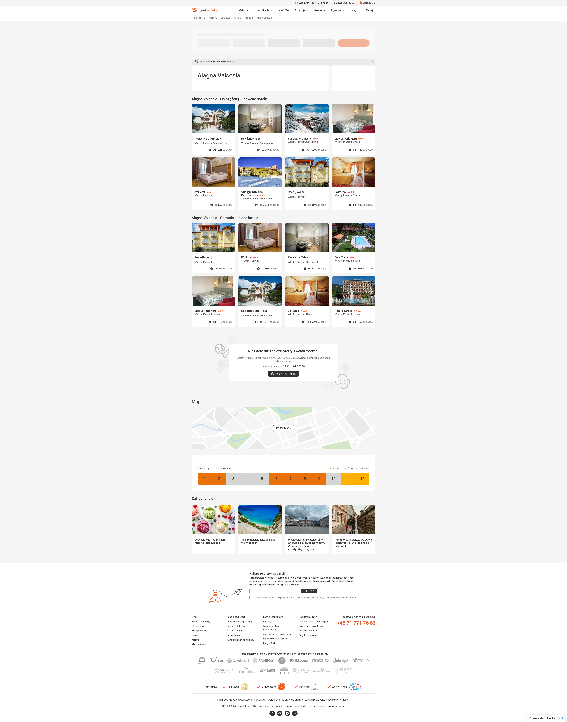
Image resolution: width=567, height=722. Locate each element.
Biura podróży (199, 630)
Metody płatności (236, 626)
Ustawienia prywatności (311, 626)
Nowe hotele (234, 635)
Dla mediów (198, 626)
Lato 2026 (283, 10)
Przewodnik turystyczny (239, 621)
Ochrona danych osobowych (313, 621)
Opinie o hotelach (236, 630)
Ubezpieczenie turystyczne (277, 634)
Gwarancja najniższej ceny (240, 639)
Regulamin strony (308, 616)
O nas (195, 616)
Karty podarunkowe (273, 616)
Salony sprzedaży (201, 621)
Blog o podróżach (236, 616)
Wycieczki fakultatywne (275, 638)
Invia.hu (308, 706)
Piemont (249, 18)
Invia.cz (290, 706)
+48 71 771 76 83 (356, 623)
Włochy (237, 18)
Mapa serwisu (199, 644)
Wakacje (213, 18)
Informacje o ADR (308, 630)
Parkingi (267, 621)
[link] (264, 10)
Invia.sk (299, 706)
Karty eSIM (269, 643)
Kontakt (196, 635)
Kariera (195, 639)
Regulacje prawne (308, 635)
